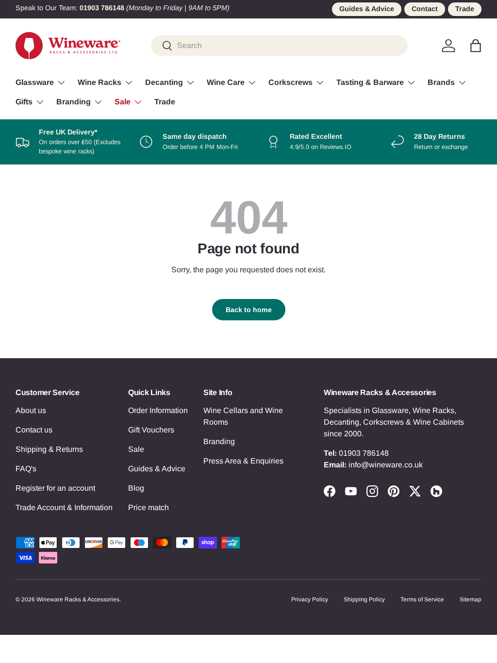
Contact (425, 9)
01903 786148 (364, 453)
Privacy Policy (309, 599)
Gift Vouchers (151, 430)
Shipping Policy (364, 599)
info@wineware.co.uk (385, 465)
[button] (475, 45)
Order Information (158, 410)
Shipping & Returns (49, 449)
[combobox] (279, 45)
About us (31, 410)
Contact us (34, 430)
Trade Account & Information (64, 507)
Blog (136, 488)
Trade (464, 9)
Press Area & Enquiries (243, 461)
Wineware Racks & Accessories (77, 599)
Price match (148, 507)
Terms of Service (422, 599)
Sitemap (470, 599)
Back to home (249, 310)
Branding (219, 441)
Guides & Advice (366, 9)
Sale (136, 449)
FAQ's (26, 468)
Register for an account (55, 488)
